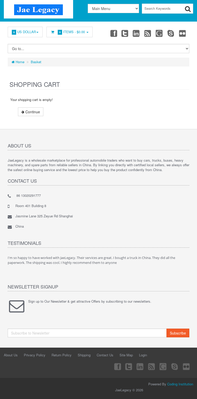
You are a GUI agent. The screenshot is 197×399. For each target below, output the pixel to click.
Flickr (182, 33)
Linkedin (136, 33)
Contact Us (105, 354)
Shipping (84, 354)
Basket (36, 61)
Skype (171, 33)
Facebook (113, 33)
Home (19, 61)
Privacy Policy (34, 354)
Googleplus (159, 33)
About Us (11, 354)
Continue (32, 111)
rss (148, 33)
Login (143, 354)
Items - (72, 31)
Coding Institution (180, 384)
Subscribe (178, 333)
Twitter (125, 33)
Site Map (126, 354)
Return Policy (62, 354)
